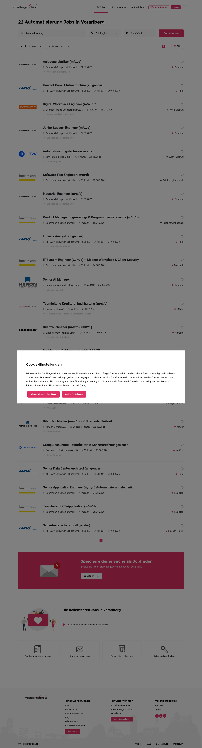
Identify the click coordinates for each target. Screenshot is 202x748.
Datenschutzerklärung (74, 385)
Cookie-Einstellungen (74, 394)
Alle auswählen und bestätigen (43, 394)
